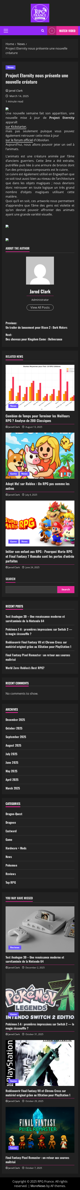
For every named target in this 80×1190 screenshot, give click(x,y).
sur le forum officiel (19, 140)
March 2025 (13, 788)
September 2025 (16, 736)
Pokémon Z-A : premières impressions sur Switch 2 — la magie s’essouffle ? (40, 1026)
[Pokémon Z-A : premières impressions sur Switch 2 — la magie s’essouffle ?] (40, 996)
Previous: (36, 325)
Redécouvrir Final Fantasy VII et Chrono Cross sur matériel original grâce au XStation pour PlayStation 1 (38, 644)
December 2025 (15, 719)
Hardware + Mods (16, 848)
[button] (6, 31)
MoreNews (38, 1186)
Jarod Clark (16, 90)
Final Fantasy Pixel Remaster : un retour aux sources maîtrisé (37, 1159)
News (10, 67)
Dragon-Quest (14, 814)
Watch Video (67, 30)
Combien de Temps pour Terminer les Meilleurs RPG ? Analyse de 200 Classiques (38, 418)
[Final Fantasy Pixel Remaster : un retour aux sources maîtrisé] (40, 1130)
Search (10, 579)
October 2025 (14, 728)
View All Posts (40, 307)
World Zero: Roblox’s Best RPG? (25, 668)
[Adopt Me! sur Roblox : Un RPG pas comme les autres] (40, 456)
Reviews (11, 874)
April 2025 (12, 779)
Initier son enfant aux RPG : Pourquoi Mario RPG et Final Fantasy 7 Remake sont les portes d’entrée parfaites (40, 556)
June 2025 (12, 762)
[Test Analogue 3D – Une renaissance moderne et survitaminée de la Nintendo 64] (40, 929)
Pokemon (11, 865)
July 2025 (11, 754)
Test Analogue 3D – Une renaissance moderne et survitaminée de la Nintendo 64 (35, 618)
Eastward (11, 831)
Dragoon (11, 822)
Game (13, 473)
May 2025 (11, 771)
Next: (34, 336)
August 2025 (13, 745)
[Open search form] (42, 30)
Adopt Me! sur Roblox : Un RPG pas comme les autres (38, 486)
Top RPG (11, 882)
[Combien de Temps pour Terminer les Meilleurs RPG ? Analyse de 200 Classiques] (40, 388)
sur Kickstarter (16, 127)
